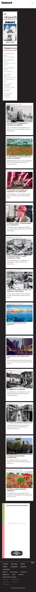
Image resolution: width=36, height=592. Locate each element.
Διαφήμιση (14, 581)
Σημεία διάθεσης (15, 579)
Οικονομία (14, 564)
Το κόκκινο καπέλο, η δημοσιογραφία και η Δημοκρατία (19, 224)
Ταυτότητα (5, 579)
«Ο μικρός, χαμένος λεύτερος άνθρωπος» (16, 490)
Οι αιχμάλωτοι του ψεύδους (16, 389)
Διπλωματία (14, 566)
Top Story (20, 574)
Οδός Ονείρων (14, 572)
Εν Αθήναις (24, 572)
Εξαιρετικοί (6, 574)
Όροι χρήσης (6, 584)
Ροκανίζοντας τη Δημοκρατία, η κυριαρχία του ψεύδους (17, 124)
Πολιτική (8, 104)
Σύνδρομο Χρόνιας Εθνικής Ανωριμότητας (16, 456)
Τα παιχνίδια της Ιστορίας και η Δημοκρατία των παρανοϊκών (17, 190)
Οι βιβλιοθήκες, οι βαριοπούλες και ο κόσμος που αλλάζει (19, 157)
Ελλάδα (5, 566)
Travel (13, 574)
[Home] (6, 3)
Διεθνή (22, 564)
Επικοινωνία (6, 581)
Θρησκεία (23, 566)
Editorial (5, 572)
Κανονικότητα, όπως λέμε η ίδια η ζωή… (18, 357)
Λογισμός (9, 171)
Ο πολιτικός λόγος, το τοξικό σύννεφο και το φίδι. (16, 257)
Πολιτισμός (6, 569)
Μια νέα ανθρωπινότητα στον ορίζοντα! (17, 323)
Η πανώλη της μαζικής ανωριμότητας (19, 422)
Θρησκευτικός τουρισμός (9, 577)
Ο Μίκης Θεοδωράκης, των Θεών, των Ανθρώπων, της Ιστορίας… (19, 290)
